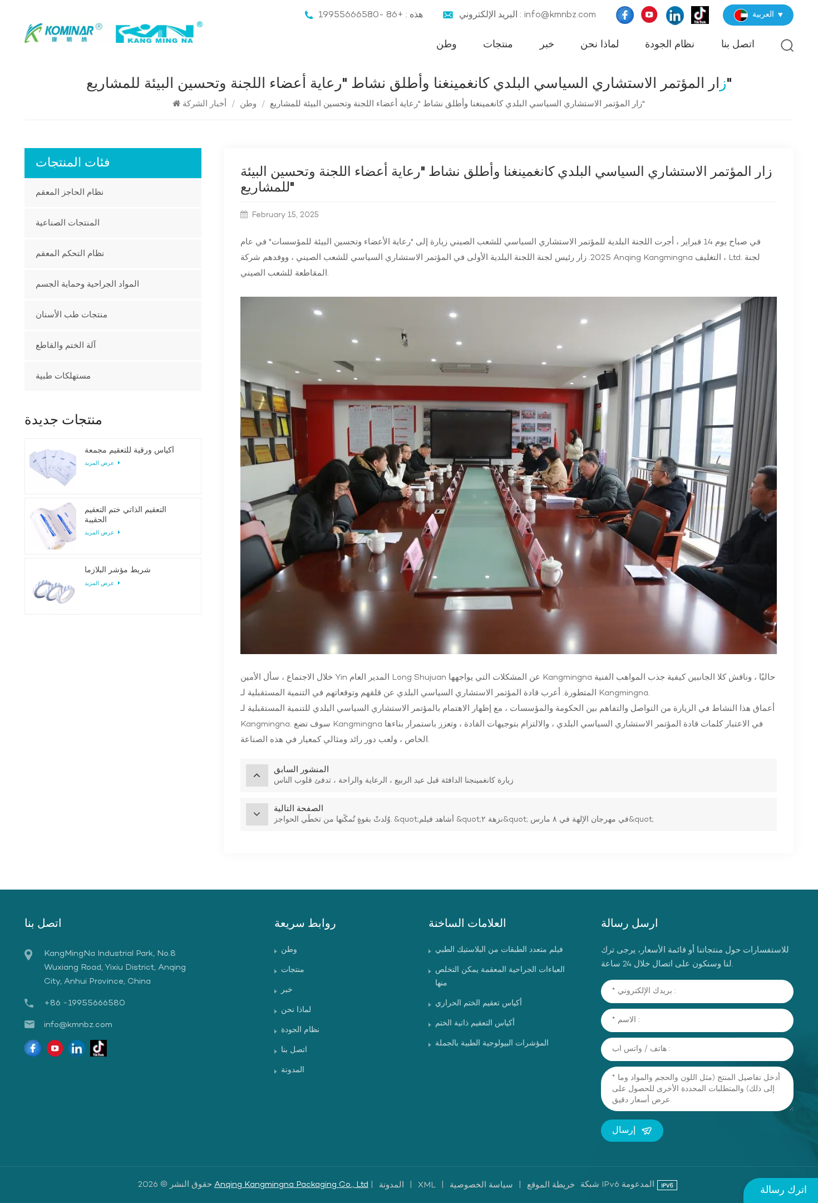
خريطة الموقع (551, 1185)
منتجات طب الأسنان (71, 315)
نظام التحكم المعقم (70, 253)
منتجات (498, 45)
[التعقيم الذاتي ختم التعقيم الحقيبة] (52, 526)
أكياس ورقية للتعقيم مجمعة (129, 450)
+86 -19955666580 (84, 1003)
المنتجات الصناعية (68, 223)
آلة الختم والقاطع (66, 345)
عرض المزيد (100, 463)
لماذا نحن (599, 45)
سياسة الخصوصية (481, 1185)
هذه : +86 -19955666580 (370, 15)
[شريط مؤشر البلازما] (52, 586)
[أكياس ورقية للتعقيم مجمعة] (52, 466)
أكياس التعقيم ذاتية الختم (475, 1023)
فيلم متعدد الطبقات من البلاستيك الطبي (499, 950)
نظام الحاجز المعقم (70, 192)
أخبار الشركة (204, 104)
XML (427, 1185)
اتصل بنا (738, 45)
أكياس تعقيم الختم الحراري (478, 1003)
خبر (547, 45)
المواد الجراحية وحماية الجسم (87, 284)
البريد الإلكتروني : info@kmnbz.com (527, 15)
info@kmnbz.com (78, 1024)
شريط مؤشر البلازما (118, 570)
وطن (446, 45)
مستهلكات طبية (63, 376)
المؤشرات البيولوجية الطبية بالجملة (492, 1043)
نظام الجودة (669, 45)
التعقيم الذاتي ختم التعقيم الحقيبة (125, 514)
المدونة (292, 1070)
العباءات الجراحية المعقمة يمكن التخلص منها (500, 977)
